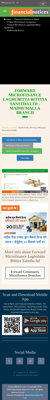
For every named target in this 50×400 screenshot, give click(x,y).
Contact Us (21, 372)
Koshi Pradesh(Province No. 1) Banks (22, 151)
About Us (33, 372)
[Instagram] (41, 361)
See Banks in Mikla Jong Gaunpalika (21, 140)
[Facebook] (9, 361)
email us (24, 200)
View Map (25, 158)
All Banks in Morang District (17, 145)
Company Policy (32, 392)
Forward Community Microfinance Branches (25, 273)
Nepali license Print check (27, 375)
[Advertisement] (25, 59)
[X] (30, 361)
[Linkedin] (19, 361)
